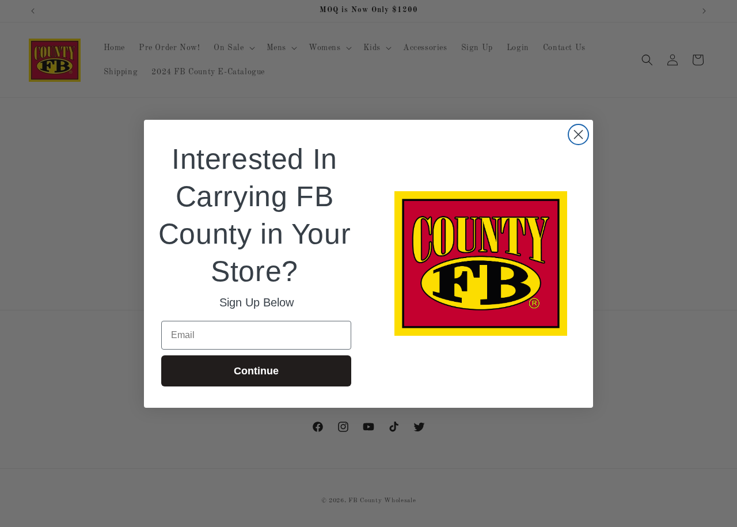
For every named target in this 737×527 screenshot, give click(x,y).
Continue (256, 371)
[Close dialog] (578, 134)
